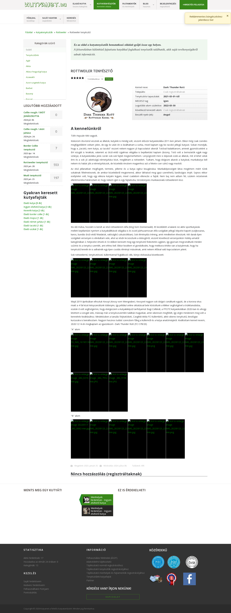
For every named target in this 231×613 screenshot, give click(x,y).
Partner (90, 580)
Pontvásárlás (30, 592)
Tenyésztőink (32, 55)
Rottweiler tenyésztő (36, 162)
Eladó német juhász (37, 221)
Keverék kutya (34, 210)
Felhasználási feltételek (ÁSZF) (101, 557)
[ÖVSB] (191, 569)
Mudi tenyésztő (32, 175)
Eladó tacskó (33, 225)
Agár (28, 60)
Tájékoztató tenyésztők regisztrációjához (107, 569)
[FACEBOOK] (189, 585)
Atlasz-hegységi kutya (36, 71)
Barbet (29, 88)
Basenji (29, 93)
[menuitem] (82, 4)
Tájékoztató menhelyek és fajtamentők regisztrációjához (115, 572)
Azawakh (30, 77)
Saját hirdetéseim (32, 581)
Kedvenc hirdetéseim (34, 585)
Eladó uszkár (33, 229)
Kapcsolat (113, 596)
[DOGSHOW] (155, 585)
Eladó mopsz (33, 217)
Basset (29, 99)
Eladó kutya (33, 203)
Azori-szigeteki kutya (36, 82)
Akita (28, 66)
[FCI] (158, 569)
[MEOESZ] (173, 569)
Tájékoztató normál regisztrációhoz (104, 565)
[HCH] (171, 585)
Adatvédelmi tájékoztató (98, 561)
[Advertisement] (162, 516)
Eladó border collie (36, 214)
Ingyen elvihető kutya (37, 206)
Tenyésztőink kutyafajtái (98, 576)
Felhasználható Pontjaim (36, 588)
